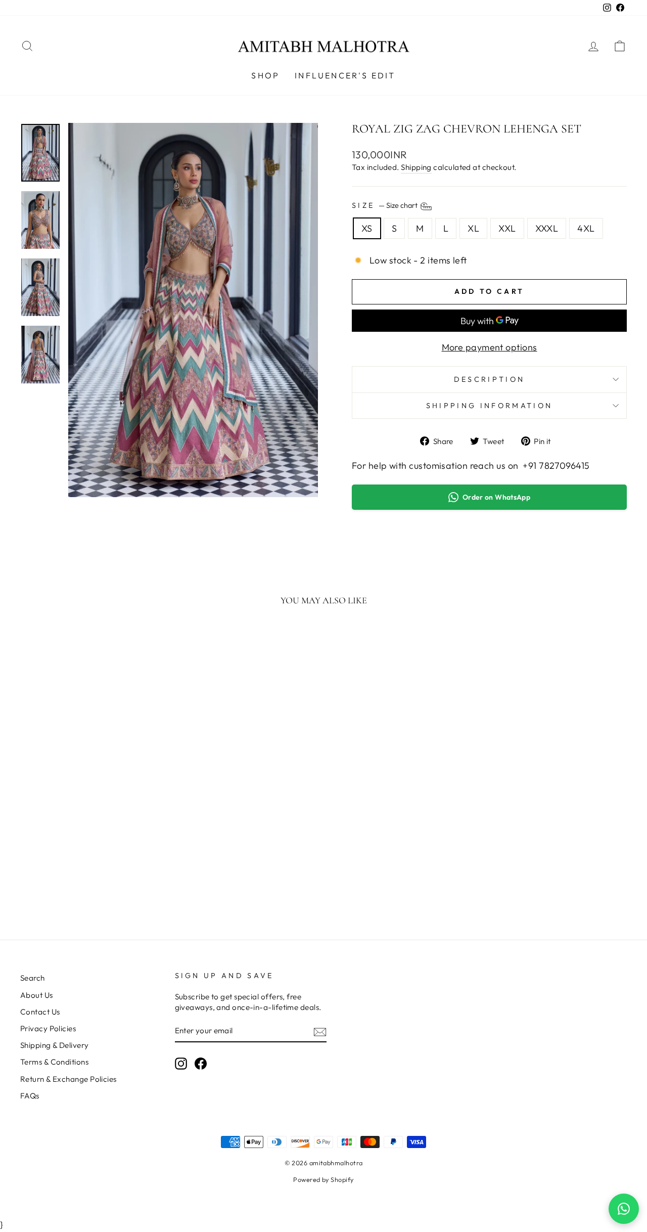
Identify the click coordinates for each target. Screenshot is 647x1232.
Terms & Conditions (54, 1062)
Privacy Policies (48, 1028)
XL (473, 228)
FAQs (29, 1096)
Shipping (416, 167)
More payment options (489, 347)
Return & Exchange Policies (68, 1079)
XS (367, 228)
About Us (36, 995)
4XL (585, 228)
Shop (265, 75)
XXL (507, 228)
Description (489, 379)
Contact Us (40, 1012)
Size (385, 205)
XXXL (547, 228)
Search (32, 978)
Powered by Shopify (323, 1179)
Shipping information (489, 405)
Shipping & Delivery (54, 1045)
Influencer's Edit (345, 75)
